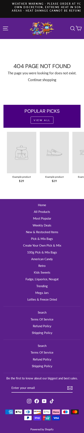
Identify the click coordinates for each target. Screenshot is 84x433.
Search (42, 312)
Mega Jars (42, 292)
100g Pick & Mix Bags (42, 252)
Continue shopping (42, 80)
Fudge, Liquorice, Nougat (42, 279)
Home (42, 205)
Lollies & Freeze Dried (42, 299)
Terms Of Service (42, 319)
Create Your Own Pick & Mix (42, 245)
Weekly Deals (42, 225)
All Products (42, 211)
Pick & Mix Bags (42, 238)
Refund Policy (42, 326)
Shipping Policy (42, 332)
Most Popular (42, 218)
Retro (42, 265)
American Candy (42, 259)
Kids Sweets (42, 272)
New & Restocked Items (42, 232)
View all (42, 120)
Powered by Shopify (42, 429)
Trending (42, 286)
